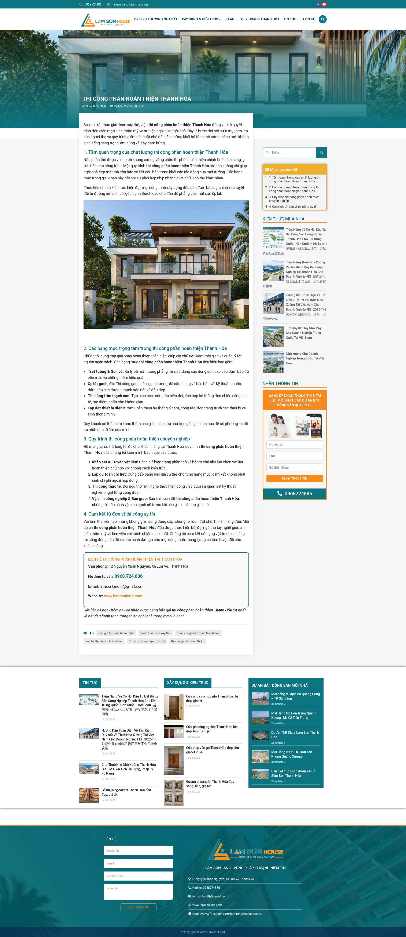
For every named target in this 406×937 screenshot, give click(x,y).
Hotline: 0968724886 (206, 887)
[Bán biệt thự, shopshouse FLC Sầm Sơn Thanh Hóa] (260, 774)
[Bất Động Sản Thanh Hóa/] (105, 19)
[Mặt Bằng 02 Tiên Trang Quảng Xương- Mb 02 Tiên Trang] (260, 717)
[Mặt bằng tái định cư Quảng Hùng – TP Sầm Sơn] (260, 698)
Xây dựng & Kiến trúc (200, 19)
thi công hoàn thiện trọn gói (147, 641)
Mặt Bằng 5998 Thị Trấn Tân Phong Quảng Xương (291, 754)
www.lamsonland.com (123, 596)
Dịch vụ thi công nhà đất (156, 19)
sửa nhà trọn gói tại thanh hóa (189, 423)
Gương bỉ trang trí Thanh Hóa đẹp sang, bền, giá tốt (210, 784)
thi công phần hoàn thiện (187, 641)
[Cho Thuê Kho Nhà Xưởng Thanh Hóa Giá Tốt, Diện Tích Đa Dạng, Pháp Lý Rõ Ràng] (89, 768)
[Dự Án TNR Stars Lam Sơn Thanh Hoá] (260, 735)
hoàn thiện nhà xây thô (155, 633)
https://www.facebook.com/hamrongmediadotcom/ (227, 913)
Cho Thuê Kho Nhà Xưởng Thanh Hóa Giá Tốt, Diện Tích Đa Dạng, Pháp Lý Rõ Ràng (129, 769)
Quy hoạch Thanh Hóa (260, 19)
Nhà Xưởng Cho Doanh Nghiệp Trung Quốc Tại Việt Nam (305, 358)
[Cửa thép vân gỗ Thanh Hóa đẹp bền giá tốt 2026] (174, 760)
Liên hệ (309, 19)
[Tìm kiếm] (323, 19)
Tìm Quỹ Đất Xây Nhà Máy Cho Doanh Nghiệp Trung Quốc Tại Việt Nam (303, 333)
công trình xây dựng (165, 187)
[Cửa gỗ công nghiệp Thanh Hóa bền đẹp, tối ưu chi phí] (174, 731)
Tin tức (290, 19)
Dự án (229, 19)
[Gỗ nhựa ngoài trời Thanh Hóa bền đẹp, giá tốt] (89, 795)
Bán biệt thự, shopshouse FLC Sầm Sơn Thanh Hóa (293, 773)
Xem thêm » (278, 704)
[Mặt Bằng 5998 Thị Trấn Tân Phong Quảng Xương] (260, 756)
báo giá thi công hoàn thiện (116, 633)
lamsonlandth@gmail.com (130, 4)
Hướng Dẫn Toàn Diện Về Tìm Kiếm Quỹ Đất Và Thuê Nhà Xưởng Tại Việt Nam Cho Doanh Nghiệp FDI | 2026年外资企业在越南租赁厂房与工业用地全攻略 (129, 739)
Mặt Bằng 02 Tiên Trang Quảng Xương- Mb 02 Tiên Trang (293, 715)
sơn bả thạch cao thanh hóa (104, 641)
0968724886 (93, 4)
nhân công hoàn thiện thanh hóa (198, 633)
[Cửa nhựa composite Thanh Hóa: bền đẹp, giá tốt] (174, 707)
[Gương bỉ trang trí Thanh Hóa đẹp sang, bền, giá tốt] (174, 793)
